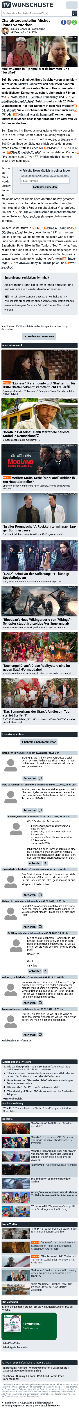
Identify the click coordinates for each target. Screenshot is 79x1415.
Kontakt (22, 1367)
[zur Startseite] (27, 3)
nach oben (11, 1402)
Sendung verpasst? (12, 1405)
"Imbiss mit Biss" (50, 156)
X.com (31, 1376)
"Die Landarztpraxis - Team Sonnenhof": (38, 1068)
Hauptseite (26, 1402)
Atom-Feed (57, 1376)
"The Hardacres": (40, 1075)
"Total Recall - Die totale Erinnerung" (34, 97)
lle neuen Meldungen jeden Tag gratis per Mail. (45, 175)
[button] (63, 22)
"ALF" (39, 228)
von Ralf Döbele (18, 28)
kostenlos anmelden (45, 187)
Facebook (8, 1376)
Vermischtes (37, 28)
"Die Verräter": (34, 1087)
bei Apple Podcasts (16, 1347)
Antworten (30, 778)
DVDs (29, 1405)
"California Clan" (12, 232)
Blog (38, 1370)
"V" (4, 114)
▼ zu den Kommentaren (39, 336)
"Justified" (9, 110)
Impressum (9, 1367)
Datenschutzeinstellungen (18, 1370)
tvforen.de (25, 752)
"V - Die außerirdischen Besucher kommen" (47, 212)
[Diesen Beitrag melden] (40, 778)
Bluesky (20, 1376)
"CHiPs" (73, 148)
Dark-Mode (9, 1379)
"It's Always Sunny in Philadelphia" (36, 263)
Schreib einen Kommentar (40, 742)
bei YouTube (12, 1343)
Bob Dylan (8, 143)
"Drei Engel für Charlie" (26, 152)
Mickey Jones (27, 84)
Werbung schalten (39, 1367)
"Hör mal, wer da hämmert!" (35, 114)
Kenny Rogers (61, 139)
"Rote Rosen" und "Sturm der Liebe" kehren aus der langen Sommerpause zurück (40, 1082)
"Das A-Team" (57, 228)
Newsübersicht (14, 1098)
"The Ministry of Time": (40, 1093)
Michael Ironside (33, 216)
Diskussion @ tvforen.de (17, 1040)
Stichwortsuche (44, 1402)
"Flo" (5, 156)
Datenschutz (60, 1367)
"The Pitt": (37, 1110)
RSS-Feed (43, 1376)
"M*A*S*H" (55, 148)
